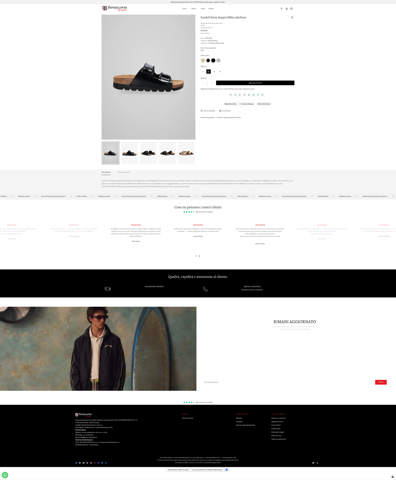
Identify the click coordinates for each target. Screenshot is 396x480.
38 (214, 71)
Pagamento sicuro (277, 421)
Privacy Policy (276, 425)
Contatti (211, 8)
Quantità (204, 78)
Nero (208, 60)
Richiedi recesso (187, 418)
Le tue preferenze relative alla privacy (207, 470)
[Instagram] (317, 463)
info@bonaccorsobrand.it (88, 437)
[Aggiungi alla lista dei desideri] (292, 17)
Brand (203, 8)
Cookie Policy (275, 428)
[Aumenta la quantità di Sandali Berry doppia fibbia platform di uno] (212, 83)
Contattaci (239, 421)
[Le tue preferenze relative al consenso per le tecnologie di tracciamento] (392, 476)
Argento (218, 60)
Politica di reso (276, 435)
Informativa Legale (277, 432)
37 (203, 71)
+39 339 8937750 (88, 435)
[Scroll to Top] (392, 468)
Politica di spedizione (278, 439)
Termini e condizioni (278, 418)
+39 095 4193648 (87, 432)
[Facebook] (313, 463)
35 (208, 71)
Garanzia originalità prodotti (245, 425)
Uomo (184, 8)
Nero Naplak (213, 60)
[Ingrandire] (191, 19)
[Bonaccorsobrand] (114, 8)
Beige (203, 60)
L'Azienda (239, 418)
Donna (193, 8)
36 (220, 71)
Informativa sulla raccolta (178, 470)
